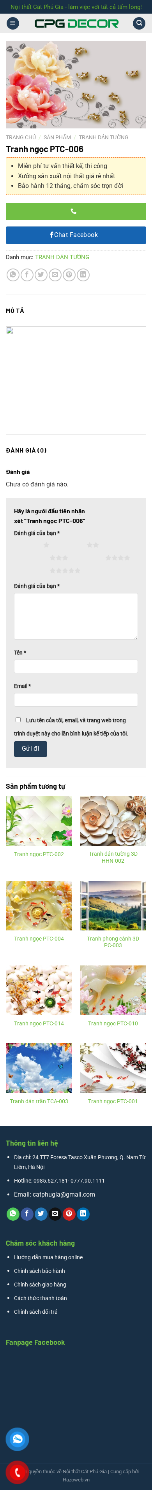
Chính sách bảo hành (39, 1271)
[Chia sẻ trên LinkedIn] (83, 275)
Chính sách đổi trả (36, 1312)
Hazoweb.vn (76, 1480)
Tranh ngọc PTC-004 (39, 938)
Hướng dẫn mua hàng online (48, 1257)
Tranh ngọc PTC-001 (113, 1101)
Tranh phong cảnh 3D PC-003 (113, 942)
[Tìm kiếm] (139, 23)
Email (22, 686)
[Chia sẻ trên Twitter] (41, 275)
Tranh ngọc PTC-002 (39, 854)
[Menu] (13, 23)
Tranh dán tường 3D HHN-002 (113, 857)
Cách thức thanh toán (40, 1298)
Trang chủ (21, 137)
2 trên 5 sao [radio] (70, 545)
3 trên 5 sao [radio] (32, 558)
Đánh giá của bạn (37, 533)
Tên (20, 652)
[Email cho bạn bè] (55, 275)
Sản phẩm (57, 137)
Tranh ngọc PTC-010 (113, 1023)
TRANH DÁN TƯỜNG (104, 137)
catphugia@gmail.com (64, 1194)
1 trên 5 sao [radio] (26, 545)
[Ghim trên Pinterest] (69, 275)
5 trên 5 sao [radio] (32, 570)
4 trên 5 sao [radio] (88, 558)
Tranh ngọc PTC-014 (39, 1023)
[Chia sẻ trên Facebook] (27, 275)
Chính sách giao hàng (40, 1284)
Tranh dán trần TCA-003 (39, 1101)
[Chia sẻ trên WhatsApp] (13, 275)
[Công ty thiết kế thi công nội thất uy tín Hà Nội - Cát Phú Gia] (76, 23)
